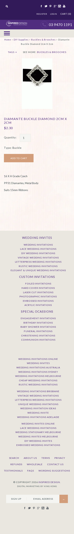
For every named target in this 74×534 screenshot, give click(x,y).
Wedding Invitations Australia (38, 367)
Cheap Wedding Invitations (38, 380)
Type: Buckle (13, 147)
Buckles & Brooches (43, 39)
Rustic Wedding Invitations (38, 266)
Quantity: (10, 137)
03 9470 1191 (60, 24)
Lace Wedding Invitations (38, 248)
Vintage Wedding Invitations (38, 257)
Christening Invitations (38, 335)
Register (42, 14)
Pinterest (50, 6)
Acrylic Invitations (38, 304)
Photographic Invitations (38, 296)
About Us (30, 457)
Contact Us (55, 464)
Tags (12, 52)
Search (14, 457)
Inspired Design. (49, 482)
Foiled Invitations (38, 283)
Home (7, 39)
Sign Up (16, 498)
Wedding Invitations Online (38, 358)
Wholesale (35, 464)
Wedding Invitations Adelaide (38, 417)
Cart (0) (65, 13)
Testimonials (13, 470)
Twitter (46, 6)
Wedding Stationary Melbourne (38, 432)
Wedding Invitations (38, 244)
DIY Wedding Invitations (38, 253)
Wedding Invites (38, 363)
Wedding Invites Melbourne (38, 436)
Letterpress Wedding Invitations (38, 261)
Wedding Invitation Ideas (38, 408)
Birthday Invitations (38, 322)
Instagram (59, 6)
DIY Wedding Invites (38, 440)
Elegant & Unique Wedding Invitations (38, 270)
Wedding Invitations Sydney (38, 371)
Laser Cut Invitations (38, 292)
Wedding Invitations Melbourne (38, 376)
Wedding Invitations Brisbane (38, 391)
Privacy (59, 457)
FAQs (30, 470)
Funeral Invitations (38, 331)
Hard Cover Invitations (38, 287)
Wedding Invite (38, 412)
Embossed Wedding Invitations (38, 445)
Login (53, 14)
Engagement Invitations (38, 318)
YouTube (64, 6)
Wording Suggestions (54, 470)
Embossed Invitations (38, 300)
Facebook (41, 6)
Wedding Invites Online (38, 423)
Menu (7, 33)
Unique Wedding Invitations (38, 404)
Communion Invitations (38, 339)
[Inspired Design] (16, 21)
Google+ (55, 6)
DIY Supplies (21, 39)
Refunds (16, 464)
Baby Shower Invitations (38, 326)
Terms (45, 457)
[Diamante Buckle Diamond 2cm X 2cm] (37, 60)
